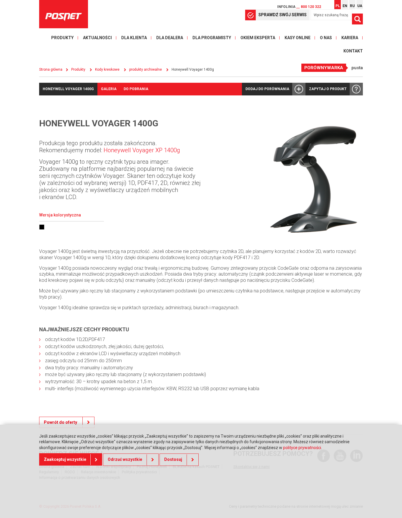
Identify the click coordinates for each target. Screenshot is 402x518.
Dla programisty (211, 37)
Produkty (62, 37)
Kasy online (297, 37)
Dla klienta (134, 37)
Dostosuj (173, 459)
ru (352, 6)
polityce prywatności (302, 448)
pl (337, 6)
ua (359, 6)
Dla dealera (169, 37)
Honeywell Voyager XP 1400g (142, 150)
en (345, 6)
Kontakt (353, 51)
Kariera (349, 37)
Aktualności (97, 37)
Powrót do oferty (61, 422)
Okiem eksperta (257, 37)
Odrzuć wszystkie (125, 459)
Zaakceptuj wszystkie (65, 459)
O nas (326, 37)
